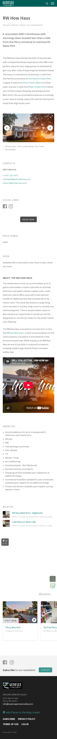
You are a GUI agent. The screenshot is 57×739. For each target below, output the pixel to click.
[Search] (47, 3)
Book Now (28, 219)
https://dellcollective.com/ (15, 183)
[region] (28, 567)
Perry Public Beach (32, 82)
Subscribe (9, 718)
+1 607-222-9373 (10, 175)
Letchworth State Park (39, 78)
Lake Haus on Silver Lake (24, 521)
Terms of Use (11, 724)
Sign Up (45, 670)
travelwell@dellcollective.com (17, 179)
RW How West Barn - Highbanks (27, 512)
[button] (7, 128)
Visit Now (10, 620)
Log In (24, 724)
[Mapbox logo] (44, 594)
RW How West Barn (15, 332)
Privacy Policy (26, 718)
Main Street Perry (38, 86)
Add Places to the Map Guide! (23, 712)
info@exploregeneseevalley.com (18, 704)
